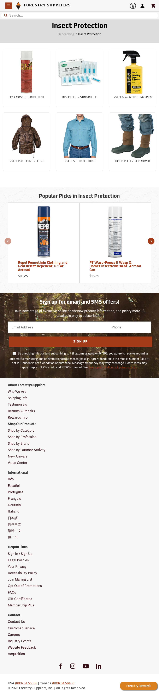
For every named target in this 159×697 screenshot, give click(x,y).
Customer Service (21, 628)
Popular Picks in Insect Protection (79, 196)
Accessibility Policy (22, 573)
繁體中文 (14, 531)
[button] (8, 241)
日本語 (13, 518)
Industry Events (19, 641)
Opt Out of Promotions (25, 586)
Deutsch (14, 505)
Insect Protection (79, 26)
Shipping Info (17, 398)
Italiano (13, 511)
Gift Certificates (20, 599)
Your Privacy (17, 566)
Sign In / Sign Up (20, 554)
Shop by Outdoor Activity (26, 450)
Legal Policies (18, 560)
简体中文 (14, 524)
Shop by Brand (18, 443)
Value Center (17, 463)
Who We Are (17, 391)
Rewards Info (18, 417)
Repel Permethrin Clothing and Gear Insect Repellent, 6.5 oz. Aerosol (42, 266)
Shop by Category (21, 430)
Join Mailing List (20, 579)
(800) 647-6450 (63, 683)
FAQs (12, 592)
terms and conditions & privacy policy (112, 367)
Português (15, 492)
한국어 (13, 537)
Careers (14, 634)
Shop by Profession (22, 437)
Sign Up (80, 341)
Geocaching (66, 34)
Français (14, 498)
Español (14, 486)
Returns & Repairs (21, 411)
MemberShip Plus (21, 605)
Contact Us (16, 621)
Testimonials (17, 404)
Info (11, 479)
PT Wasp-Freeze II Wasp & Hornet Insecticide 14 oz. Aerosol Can (115, 266)
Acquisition (16, 654)
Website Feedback (22, 647)
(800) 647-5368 (26, 683)
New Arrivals (17, 456)
